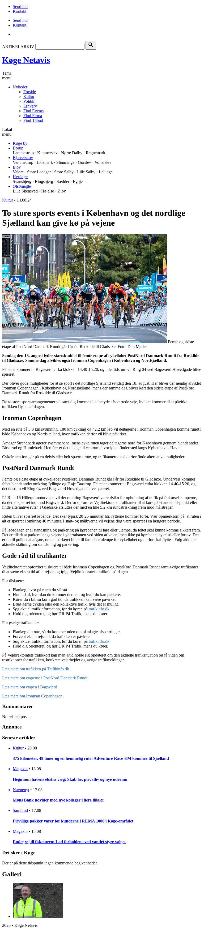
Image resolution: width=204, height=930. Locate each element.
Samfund (20, 810)
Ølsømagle (22, 186)
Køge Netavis (26, 60)
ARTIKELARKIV (18, 46)
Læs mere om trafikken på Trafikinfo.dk (35, 669)
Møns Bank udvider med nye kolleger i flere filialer (58, 800)
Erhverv (30, 106)
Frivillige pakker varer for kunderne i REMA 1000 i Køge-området (73, 821)
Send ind (20, 6)
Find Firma (32, 115)
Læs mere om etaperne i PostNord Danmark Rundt (44, 678)
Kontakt (19, 11)
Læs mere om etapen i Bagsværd (30, 687)
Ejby (17, 167)
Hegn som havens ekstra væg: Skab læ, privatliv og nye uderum (70, 779)
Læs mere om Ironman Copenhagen (32, 696)
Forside (29, 91)
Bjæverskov (23, 157)
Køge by (20, 143)
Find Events (33, 111)
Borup (18, 148)
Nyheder (20, 87)
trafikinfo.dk (99, 609)
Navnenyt (21, 789)
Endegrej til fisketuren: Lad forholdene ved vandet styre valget (69, 841)
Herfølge (20, 176)
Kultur (28, 96)
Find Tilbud (33, 120)
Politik (28, 101)
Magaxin (20, 768)
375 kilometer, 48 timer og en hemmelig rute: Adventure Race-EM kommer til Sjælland (91, 758)
